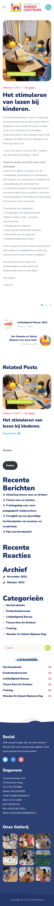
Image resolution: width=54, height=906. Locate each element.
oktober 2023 (15, 582)
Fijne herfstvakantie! (19, 531)
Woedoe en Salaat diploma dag (26, 634)
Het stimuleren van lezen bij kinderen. (22, 423)
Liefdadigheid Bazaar (19, 616)
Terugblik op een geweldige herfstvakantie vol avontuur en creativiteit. (22, 521)
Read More (9, 433)
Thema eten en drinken (20, 500)
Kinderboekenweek (21, 74)
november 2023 (17, 576)
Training (11, 628)
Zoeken (7, 450)
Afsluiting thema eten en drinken (26, 494)
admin (31, 87)
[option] (27, 405)
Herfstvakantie (15, 605)
